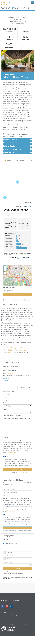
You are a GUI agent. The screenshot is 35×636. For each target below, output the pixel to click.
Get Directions (17, 294)
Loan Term (6, 539)
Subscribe (17, 528)
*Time (5, 409)
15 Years (14, 544)
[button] (2, 61)
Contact (3, 2)
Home (4, 348)
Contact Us (6, 378)
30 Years (7, 544)
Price (4, 550)
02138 (9, 352)
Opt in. (6, 456)
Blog (9, 2)
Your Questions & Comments (12, 415)
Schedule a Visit (25, 388)
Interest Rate (7, 562)
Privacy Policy (11, 453)
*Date (5, 403)
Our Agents (6, 380)
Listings (13, 348)
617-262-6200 (4, 4)
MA (22, 348)
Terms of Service (29, 472)
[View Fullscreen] (5, 273)
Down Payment (8, 556)
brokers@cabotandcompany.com (10, 615)
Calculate (17, 568)
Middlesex (10, 350)
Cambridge (22, 350)
